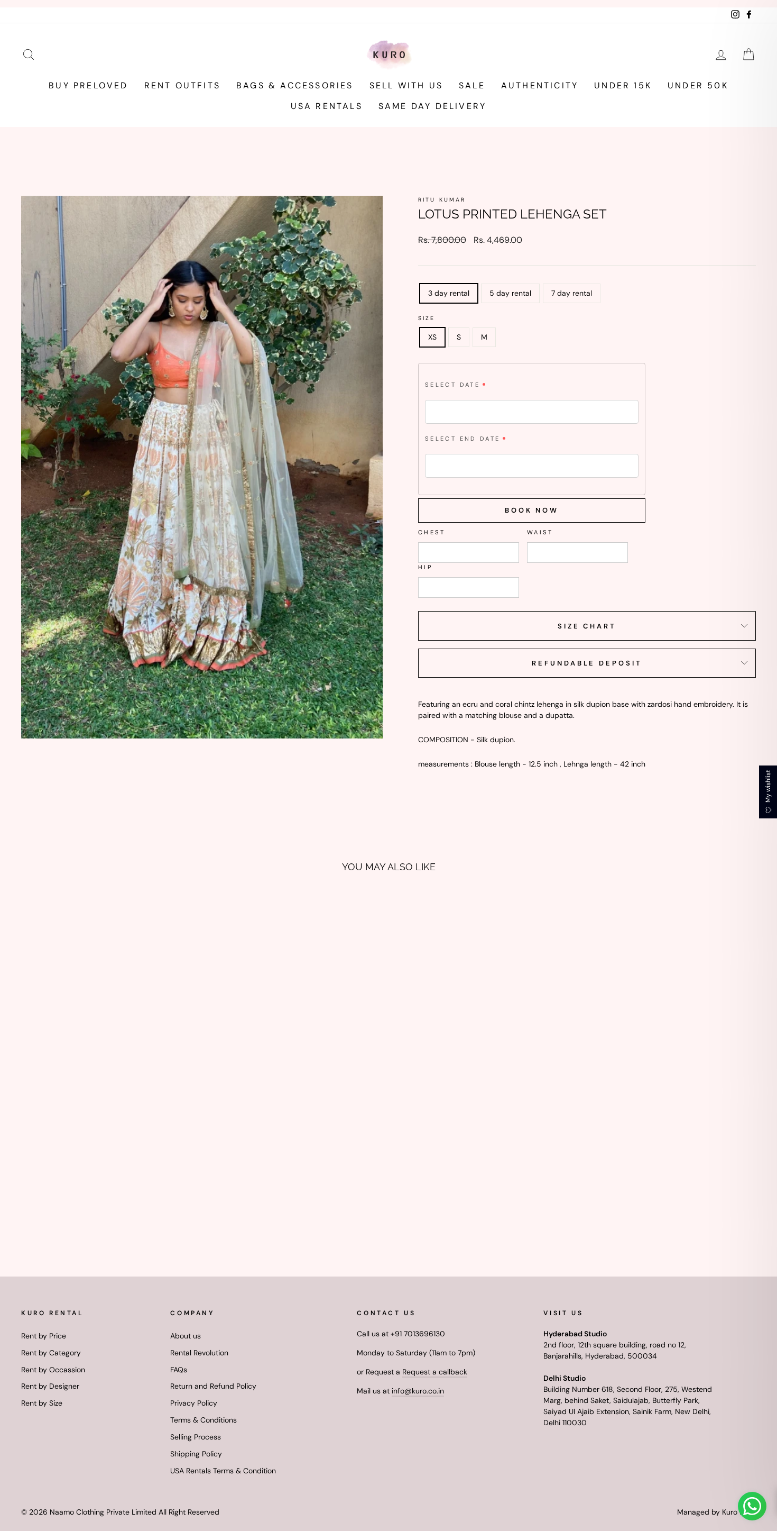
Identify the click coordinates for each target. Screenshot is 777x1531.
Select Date (452, 384)
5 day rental (510, 293)
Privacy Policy (193, 1403)
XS (432, 337)
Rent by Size (41, 1403)
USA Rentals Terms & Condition (223, 1470)
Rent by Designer (50, 1386)
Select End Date (462, 438)
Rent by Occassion (53, 1369)
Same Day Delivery (432, 106)
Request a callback (434, 1372)
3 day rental (448, 293)
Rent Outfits (182, 85)
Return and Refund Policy (213, 1386)
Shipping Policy (196, 1454)
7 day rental (571, 293)
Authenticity (539, 85)
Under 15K (623, 85)
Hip (425, 567)
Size (427, 318)
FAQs (178, 1369)
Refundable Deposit (587, 663)
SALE (472, 85)
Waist (540, 532)
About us (185, 1336)
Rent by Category (51, 1352)
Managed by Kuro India (716, 1512)
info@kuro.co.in (418, 1391)
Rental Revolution (199, 1352)
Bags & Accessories (295, 85)
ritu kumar (442, 199)
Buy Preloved (88, 85)
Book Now (532, 510)
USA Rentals (327, 106)
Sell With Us (406, 85)
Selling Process (195, 1437)
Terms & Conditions (203, 1420)
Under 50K (698, 85)
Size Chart (587, 626)
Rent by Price (43, 1336)
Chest (432, 532)
